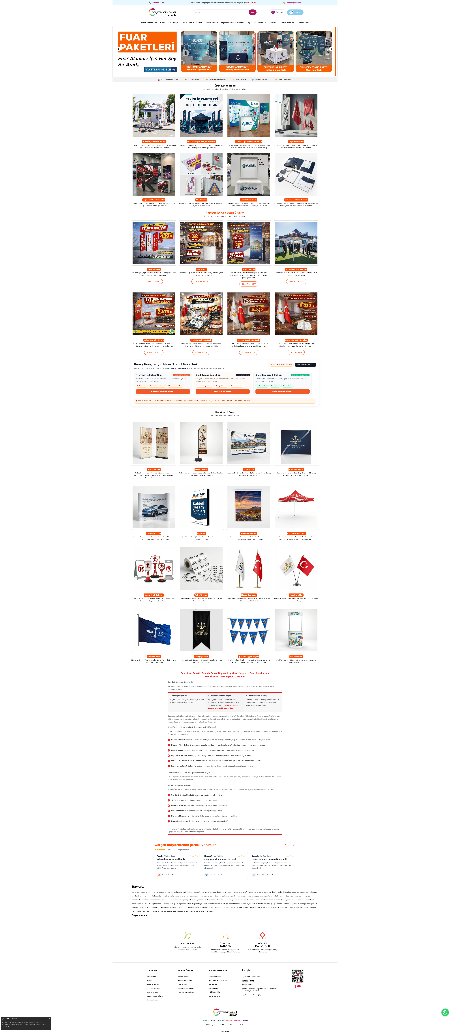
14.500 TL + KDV (296, 281)
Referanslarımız (152, 1000)
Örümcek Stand (215, 977)
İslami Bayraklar (215, 996)
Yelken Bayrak (183, 977)
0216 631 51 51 (247, 985)
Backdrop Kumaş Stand (218, 980)
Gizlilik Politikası (152, 984)
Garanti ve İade (152, 992)
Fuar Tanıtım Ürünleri (186, 992)
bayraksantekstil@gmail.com (256, 995)
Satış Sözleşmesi (153, 988)
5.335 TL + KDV (248, 352)
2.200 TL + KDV (201, 281)
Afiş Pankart (213, 984)
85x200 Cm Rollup (185, 980)
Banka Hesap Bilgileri (154, 996)
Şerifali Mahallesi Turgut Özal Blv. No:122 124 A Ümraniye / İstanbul (259, 990)
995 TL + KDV (201, 352)
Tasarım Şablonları (293, 3)
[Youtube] (299, 986)
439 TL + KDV (154, 281)
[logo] (225, 1012)
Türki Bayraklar (214, 992)
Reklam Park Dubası (186, 988)
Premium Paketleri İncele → (163, 391)
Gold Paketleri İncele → (223, 391)
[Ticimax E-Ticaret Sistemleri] (225, 1032)
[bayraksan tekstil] (162, 12)
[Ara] (253, 12)
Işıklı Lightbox (214, 988)
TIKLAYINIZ (251, 3)
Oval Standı (182, 984)
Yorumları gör (290, 845)
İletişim (149, 980)
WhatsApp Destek (252, 977)
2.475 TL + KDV (154, 352)
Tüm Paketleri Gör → (305, 365)
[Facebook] (296, 986)
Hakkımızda (151, 977)
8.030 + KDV (296, 352)
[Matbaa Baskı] (225, 51)
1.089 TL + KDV (249, 284)
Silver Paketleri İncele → (282, 391)
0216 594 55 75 (248, 981)
